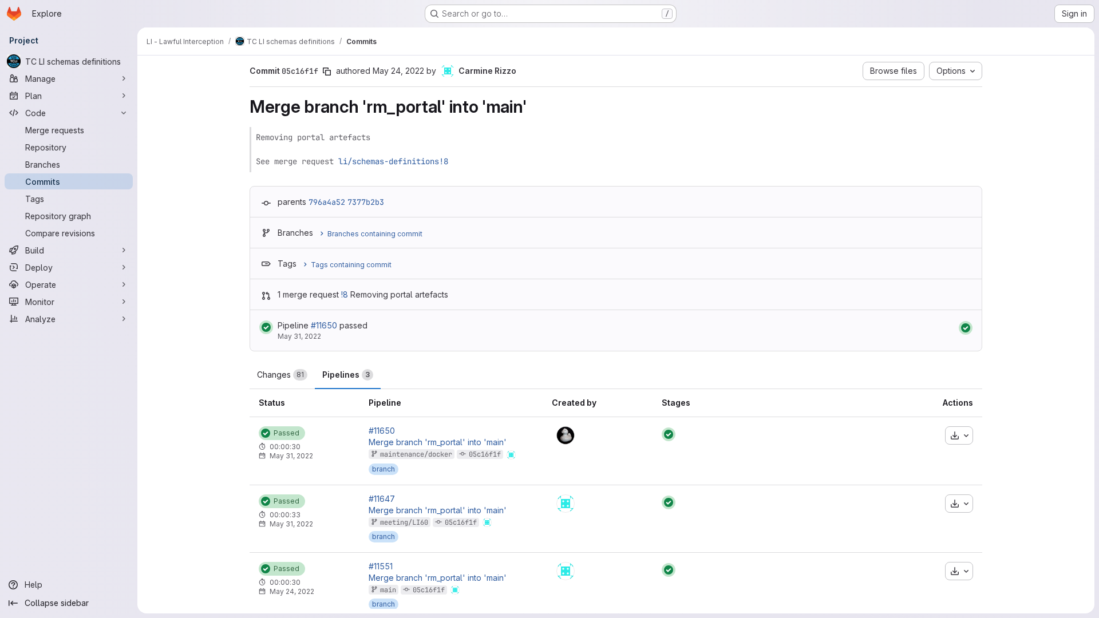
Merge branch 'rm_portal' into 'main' (438, 442)
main (388, 590)
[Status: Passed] (266, 327)
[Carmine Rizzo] (565, 503)
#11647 (382, 499)
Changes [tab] (280, 374)
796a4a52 (327, 202)
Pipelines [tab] (346, 374)
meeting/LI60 (404, 522)
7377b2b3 (365, 202)
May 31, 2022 (299, 336)
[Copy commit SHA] (327, 71)
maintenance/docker (416, 454)
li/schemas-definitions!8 (393, 161)
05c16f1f (485, 454)
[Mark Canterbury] (565, 435)
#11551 (381, 566)
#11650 (324, 325)
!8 (344, 294)
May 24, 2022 (398, 71)
